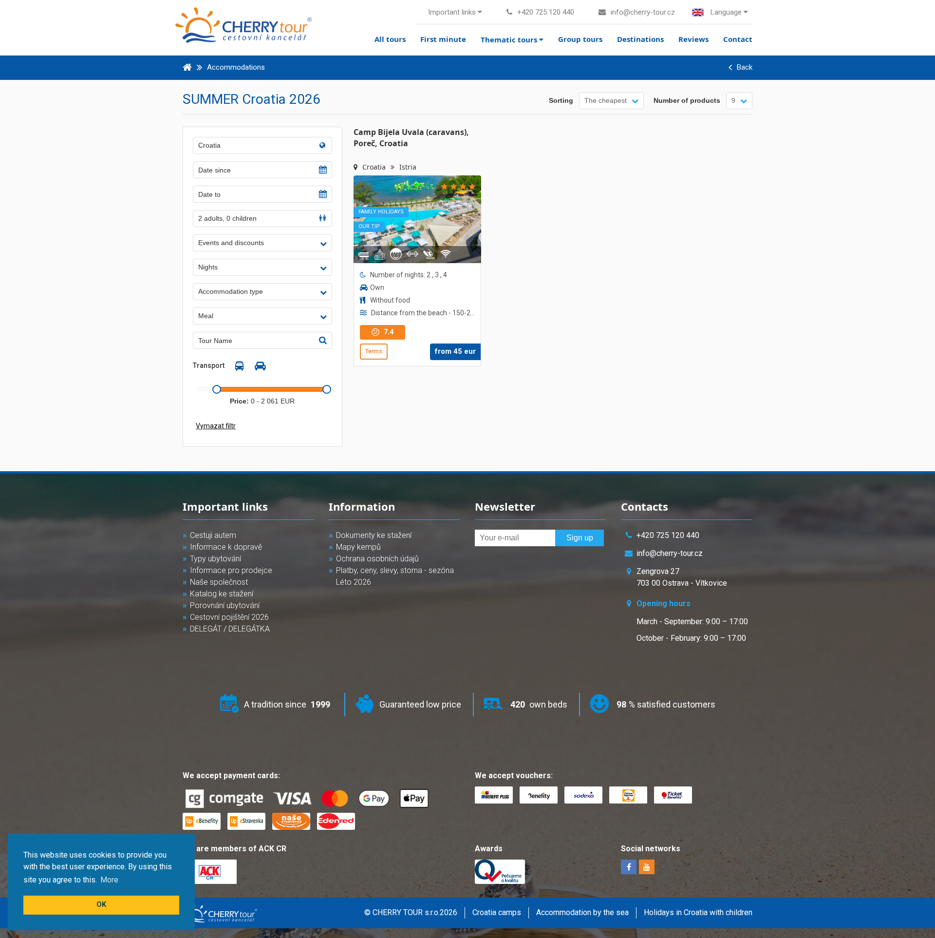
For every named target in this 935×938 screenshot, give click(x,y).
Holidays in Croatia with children (698, 912)
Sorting (561, 100)
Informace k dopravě (226, 547)
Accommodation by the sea (582, 912)
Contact (737, 39)
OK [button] (101, 904)
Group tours (580, 39)
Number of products (687, 100)
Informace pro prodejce (231, 570)
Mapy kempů (358, 547)
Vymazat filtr (216, 426)
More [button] (109, 879)
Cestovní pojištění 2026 (229, 617)
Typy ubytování (215, 558)
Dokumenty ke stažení (373, 535)
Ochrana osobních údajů (377, 558)
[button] (262, 242)
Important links (453, 12)
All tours (390, 39)
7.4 (387, 332)
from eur (455, 351)
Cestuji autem (213, 535)
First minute (443, 39)
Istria (407, 167)
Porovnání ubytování (225, 605)
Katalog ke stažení (221, 593)
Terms (373, 351)
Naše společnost (219, 582)
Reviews (693, 39)
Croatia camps (496, 912)
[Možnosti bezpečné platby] (310, 799)
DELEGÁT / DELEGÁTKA (230, 628)
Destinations (640, 39)
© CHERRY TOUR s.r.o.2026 (410, 912)
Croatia (375, 167)
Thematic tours (510, 39)
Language (726, 12)
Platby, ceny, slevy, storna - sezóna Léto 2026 (395, 576)
